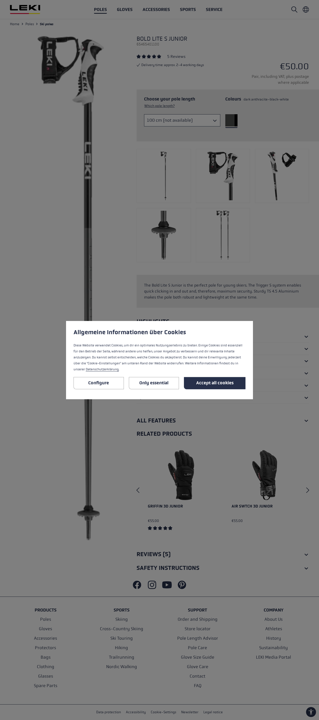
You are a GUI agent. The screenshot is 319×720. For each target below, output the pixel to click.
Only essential (153, 383)
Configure (98, 383)
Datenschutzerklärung (102, 369)
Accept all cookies (215, 383)
